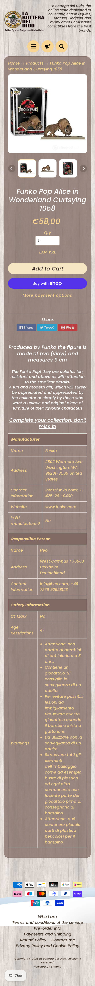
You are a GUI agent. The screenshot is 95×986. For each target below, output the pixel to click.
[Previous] (11, 168)
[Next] (83, 168)
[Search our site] (62, 46)
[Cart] (47, 46)
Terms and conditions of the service (47, 922)
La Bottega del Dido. (53, 959)
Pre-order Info (47, 928)
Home (14, 63)
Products (35, 63)
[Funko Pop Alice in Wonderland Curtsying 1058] (27, 168)
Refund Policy (33, 940)
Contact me (63, 940)
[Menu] (33, 46)
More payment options (47, 295)
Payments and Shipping (47, 934)
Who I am (47, 916)
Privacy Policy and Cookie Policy (47, 946)
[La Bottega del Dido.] (26, 20)
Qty (47, 233)
